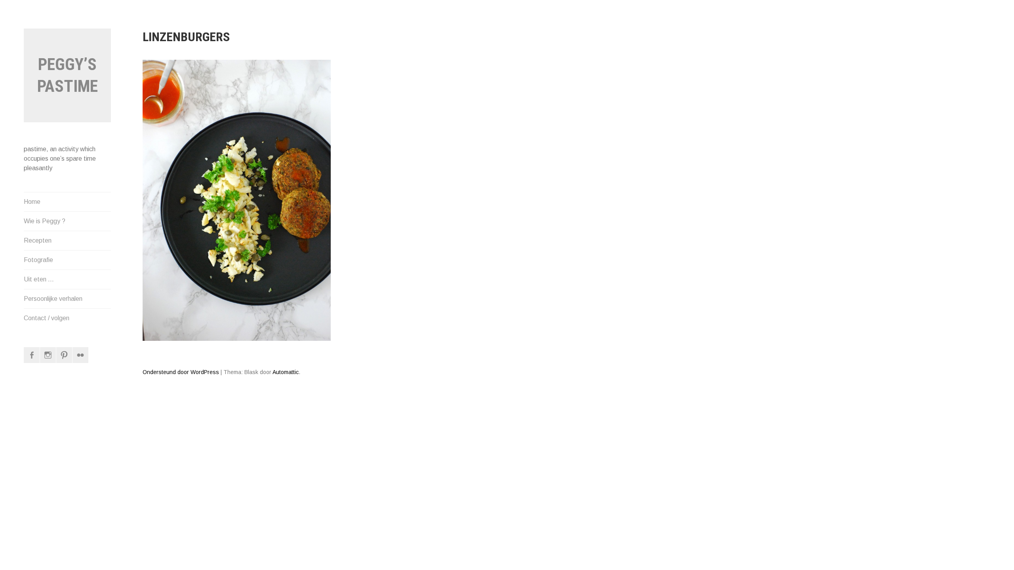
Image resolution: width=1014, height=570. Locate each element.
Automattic (286, 372)
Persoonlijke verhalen (53, 298)
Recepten (37, 240)
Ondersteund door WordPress (181, 372)
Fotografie (38, 259)
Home (32, 201)
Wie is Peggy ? (44, 221)
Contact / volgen (46, 318)
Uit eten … (39, 279)
